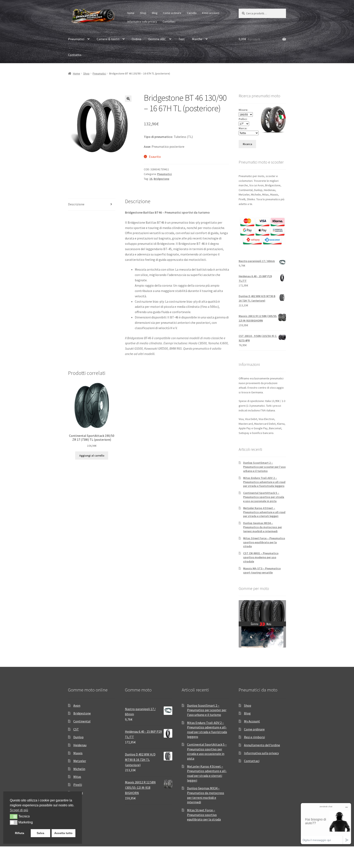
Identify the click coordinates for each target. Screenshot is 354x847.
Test (181, 39)
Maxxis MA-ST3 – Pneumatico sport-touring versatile (262, 570)
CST (76, 729)
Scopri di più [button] (19, 810)
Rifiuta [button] (19, 833)
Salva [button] (40, 833)
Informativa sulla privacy (142, 21)
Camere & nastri (108, 39)
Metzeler (79, 761)
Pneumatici (76, 39)
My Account (252, 721)
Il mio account (210, 13)
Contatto (74, 55)
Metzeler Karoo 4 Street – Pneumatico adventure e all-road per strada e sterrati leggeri (264, 512)
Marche (197, 39)
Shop (143, 13)
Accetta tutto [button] (63, 833)
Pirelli (77, 785)
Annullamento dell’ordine (262, 745)
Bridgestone (161, 179)
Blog (155, 13)
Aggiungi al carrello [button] (91, 455)
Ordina (136, 39)
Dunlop (78, 737)
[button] (128, 98)
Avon (76, 705)
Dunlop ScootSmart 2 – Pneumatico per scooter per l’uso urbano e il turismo (264, 467)
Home (76, 73)
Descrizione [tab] (76, 204)
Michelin (79, 769)
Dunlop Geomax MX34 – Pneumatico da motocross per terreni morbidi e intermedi (262, 527)
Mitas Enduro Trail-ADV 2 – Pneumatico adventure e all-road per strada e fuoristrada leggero (264, 482)
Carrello (192, 13)
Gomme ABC (157, 39)
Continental (82, 721)
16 (150, 179)
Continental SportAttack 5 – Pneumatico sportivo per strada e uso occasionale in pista (263, 497)
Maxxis (78, 753)
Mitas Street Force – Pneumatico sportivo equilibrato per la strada (264, 542)
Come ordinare (172, 13)
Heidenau (79, 745)
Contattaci (169, 21)
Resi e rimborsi (254, 737)
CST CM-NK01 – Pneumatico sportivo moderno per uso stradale (260, 557)
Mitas (77, 777)
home (130, 13)
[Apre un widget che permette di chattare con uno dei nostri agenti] (326, 823)
